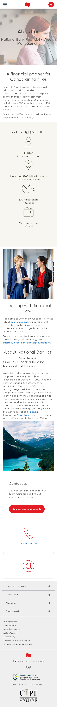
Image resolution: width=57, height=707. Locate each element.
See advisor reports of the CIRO (27, 684)
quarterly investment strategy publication (26, 342)
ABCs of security (11, 633)
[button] (28, 586)
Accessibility (9, 637)
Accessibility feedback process (18, 644)
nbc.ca (34, 411)
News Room (23, 415)
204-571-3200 (28, 543)
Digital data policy (12, 629)
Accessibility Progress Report (17, 641)
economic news (19, 322)
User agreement (11, 622)
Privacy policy (10, 625)
